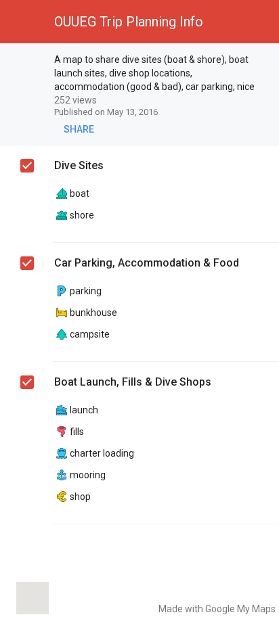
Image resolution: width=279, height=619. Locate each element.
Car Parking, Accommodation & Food (146, 262)
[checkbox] (28, 61)
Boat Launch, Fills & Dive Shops (132, 381)
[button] (21, 21)
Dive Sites (79, 165)
